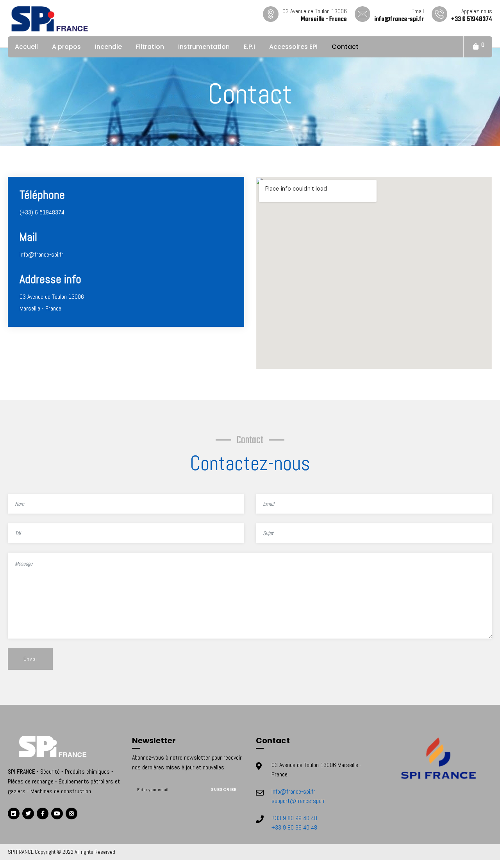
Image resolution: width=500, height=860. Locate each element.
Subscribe (223, 789)
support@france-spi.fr (298, 801)
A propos (66, 46)
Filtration (150, 46)
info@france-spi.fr (293, 791)
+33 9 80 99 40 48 (294, 818)
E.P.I (249, 46)
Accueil (26, 46)
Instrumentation (204, 46)
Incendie (108, 46)
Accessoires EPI (293, 46)
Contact (345, 46)
